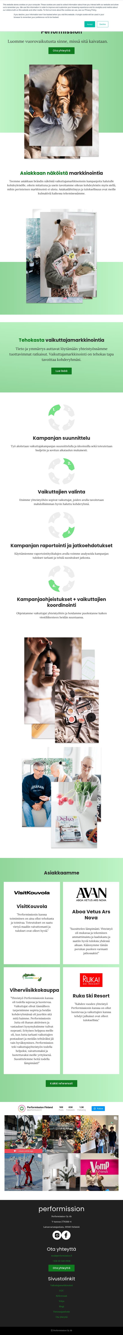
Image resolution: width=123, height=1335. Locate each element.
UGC (61, 1290)
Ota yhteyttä (62, 1317)
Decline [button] (102, 24)
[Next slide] (118, 1153)
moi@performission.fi (61, 1255)
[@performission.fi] (22, 1109)
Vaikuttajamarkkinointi (61, 1285)
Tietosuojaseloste (61, 1311)
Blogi (61, 1306)
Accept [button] (90, 24)
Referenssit (61, 1296)
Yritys (61, 1301)
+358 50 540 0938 (61, 1261)
